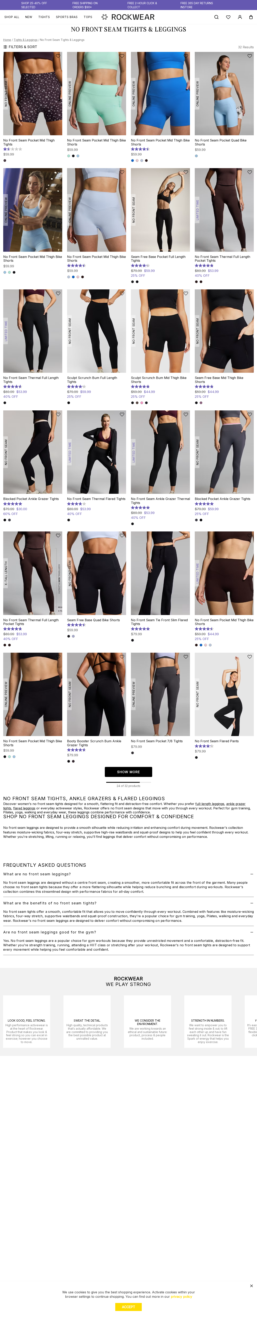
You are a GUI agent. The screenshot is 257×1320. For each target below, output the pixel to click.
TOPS (88, 17)
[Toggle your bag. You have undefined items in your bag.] (251, 17)
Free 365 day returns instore (197, 5)
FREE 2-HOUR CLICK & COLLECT (142, 5)
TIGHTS (44, 17)
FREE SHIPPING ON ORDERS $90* (85, 5)
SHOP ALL (11, 17)
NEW (28, 17)
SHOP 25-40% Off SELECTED (34, 5)
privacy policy (181, 1297)
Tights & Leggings (26, 39)
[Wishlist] (228, 17)
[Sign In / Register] (240, 17)
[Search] (216, 17)
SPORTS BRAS (67, 17)
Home (7, 39)
